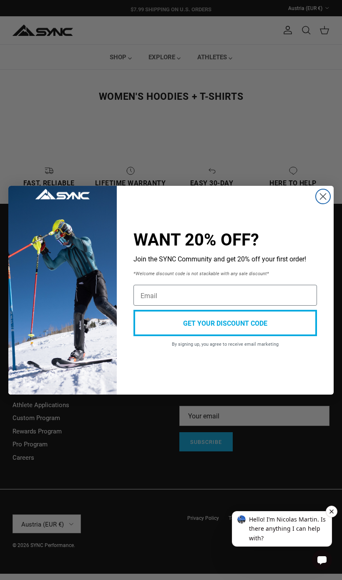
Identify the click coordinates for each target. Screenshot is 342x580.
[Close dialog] (323, 196)
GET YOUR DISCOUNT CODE (225, 323)
